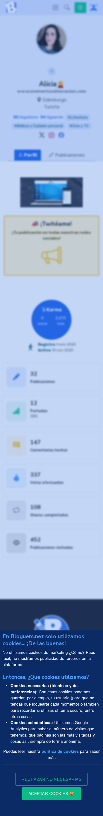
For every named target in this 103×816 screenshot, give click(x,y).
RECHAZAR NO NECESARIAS (52, 779)
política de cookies (60, 751)
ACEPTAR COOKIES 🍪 (51, 793)
